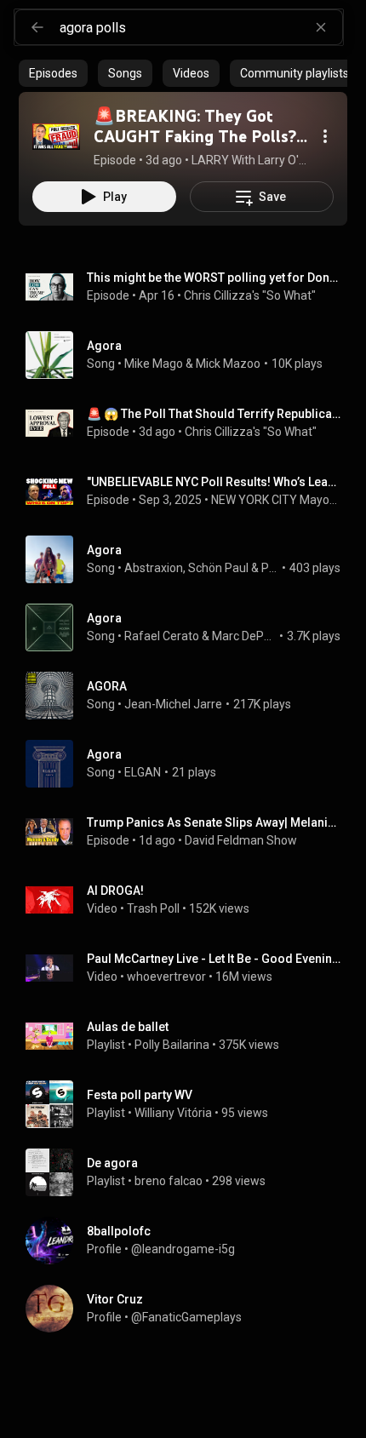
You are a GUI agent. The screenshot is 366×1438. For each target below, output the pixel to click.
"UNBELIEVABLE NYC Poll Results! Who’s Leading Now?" (214, 482)
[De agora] (190, 1172)
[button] (56, 136)
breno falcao (168, 1181)
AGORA (107, 686)
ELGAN (142, 772)
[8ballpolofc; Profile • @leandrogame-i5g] (190, 1240)
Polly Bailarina (171, 1044)
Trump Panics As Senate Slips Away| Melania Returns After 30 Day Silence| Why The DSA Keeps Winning (214, 822)
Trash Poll (153, 908)
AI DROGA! (115, 890)
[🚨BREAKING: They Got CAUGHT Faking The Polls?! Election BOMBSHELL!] (56, 136)
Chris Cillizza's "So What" (250, 295)
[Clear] (321, 27)
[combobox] (201, 27)
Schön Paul (218, 568)
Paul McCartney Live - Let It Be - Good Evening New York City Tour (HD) (214, 958)
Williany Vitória (173, 1113)
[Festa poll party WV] (190, 1104)
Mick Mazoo (228, 363)
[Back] (37, 27)
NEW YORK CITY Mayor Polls (276, 500)
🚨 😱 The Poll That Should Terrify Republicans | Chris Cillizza (214, 414)
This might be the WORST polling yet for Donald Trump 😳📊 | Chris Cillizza (214, 277)
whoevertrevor (166, 976)
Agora (104, 345)
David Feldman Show (241, 840)
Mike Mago (153, 363)
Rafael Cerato (161, 636)
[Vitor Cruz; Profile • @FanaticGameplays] (190, 1309)
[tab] (53, 73)
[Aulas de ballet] (190, 1036)
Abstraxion (153, 568)
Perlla (270, 568)
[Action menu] (325, 136)
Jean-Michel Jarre (173, 704)
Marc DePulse (244, 636)
